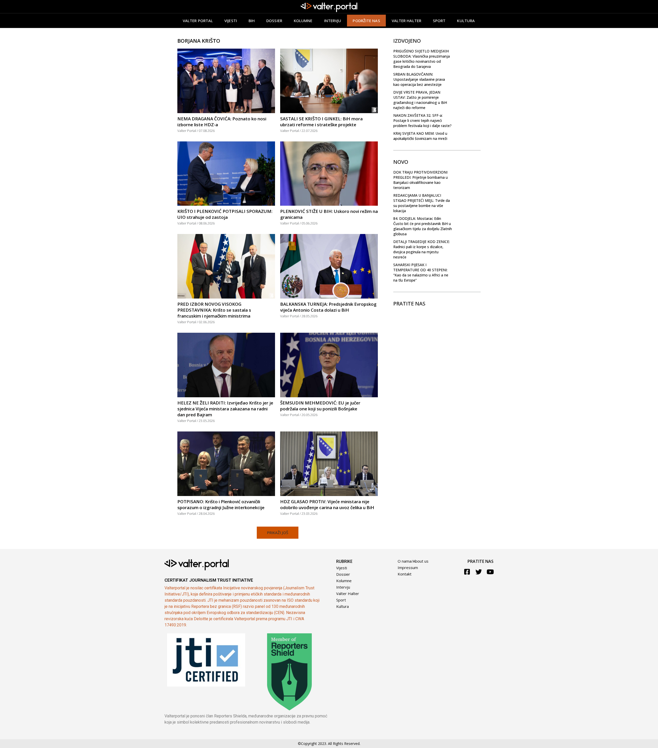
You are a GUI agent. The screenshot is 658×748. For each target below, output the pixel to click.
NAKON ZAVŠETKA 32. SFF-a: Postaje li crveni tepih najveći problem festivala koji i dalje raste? (422, 120)
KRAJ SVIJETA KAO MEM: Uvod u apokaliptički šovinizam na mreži (420, 136)
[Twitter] (479, 572)
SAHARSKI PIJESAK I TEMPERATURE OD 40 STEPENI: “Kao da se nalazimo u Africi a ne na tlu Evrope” (420, 272)
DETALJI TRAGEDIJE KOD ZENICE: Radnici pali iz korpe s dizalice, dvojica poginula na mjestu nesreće (421, 249)
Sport (439, 20)
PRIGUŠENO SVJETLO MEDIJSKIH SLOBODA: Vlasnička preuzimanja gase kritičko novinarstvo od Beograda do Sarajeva (421, 59)
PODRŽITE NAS (366, 20)
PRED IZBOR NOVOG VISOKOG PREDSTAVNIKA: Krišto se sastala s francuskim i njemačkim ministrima (214, 310)
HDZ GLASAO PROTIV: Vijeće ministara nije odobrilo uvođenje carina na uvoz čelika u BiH (327, 504)
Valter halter (406, 20)
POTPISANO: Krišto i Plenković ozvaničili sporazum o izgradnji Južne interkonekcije (220, 504)
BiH (252, 20)
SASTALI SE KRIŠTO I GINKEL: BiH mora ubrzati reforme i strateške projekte (321, 122)
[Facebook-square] (467, 572)
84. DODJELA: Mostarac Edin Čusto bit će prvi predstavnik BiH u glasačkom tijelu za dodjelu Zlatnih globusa (422, 226)
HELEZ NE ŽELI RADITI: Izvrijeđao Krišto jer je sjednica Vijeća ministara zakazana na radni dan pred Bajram (225, 409)
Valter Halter (347, 593)
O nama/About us (413, 561)
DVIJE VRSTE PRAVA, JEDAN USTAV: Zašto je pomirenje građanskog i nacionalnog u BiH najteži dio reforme (420, 100)
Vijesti (230, 20)
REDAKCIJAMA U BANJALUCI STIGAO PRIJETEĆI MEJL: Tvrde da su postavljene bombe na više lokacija (421, 203)
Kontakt (405, 573)
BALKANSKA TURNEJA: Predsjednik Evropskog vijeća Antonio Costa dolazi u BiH (328, 307)
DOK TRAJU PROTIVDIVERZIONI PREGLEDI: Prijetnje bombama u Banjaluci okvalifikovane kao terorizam (420, 180)
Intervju (332, 20)
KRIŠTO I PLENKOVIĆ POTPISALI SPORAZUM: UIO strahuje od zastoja (224, 214)
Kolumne (303, 20)
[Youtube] (490, 572)
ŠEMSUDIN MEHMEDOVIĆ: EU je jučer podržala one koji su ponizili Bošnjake (320, 406)
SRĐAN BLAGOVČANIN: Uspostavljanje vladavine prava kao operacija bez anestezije (419, 79)
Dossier (274, 20)
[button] (277, 533)
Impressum (408, 567)
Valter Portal (198, 20)
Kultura (466, 20)
